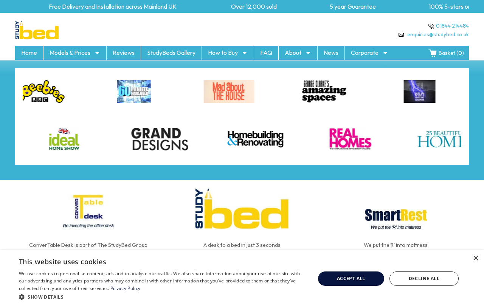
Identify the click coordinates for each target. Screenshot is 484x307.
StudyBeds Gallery (171, 52)
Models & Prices (70, 52)
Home (29, 52)
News (331, 52)
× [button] (475, 258)
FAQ (266, 52)
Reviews (124, 52)
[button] (163, 296)
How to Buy (223, 52)
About (293, 52)
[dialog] (242, 278)
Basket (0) (451, 53)
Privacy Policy (125, 288)
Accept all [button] (351, 278)
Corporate (365, 52)
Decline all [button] (424, 278)
